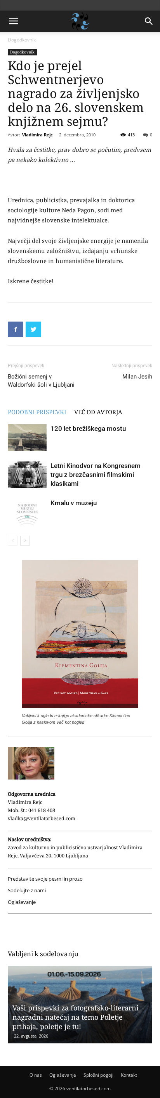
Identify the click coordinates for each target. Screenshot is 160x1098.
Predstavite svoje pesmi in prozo (45, 879)
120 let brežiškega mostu (88, 428)
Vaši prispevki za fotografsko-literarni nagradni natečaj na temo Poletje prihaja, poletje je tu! (75, 1017)
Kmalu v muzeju (73, 503)
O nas (36, 1075)
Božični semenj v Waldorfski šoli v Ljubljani (41, 380)
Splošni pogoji (98, 1075)
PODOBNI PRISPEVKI (37, 412)
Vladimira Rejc (37, 135)
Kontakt (129, 1075)
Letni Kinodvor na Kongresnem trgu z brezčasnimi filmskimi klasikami (95, 474)
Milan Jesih (137, 376)
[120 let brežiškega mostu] (27, 437)
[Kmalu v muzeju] (27, 512)
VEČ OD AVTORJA (98, 412)
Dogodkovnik (22, 39)
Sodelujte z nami (27, 890)
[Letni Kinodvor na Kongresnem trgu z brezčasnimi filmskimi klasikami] (27, 474)
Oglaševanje (22, 902)
